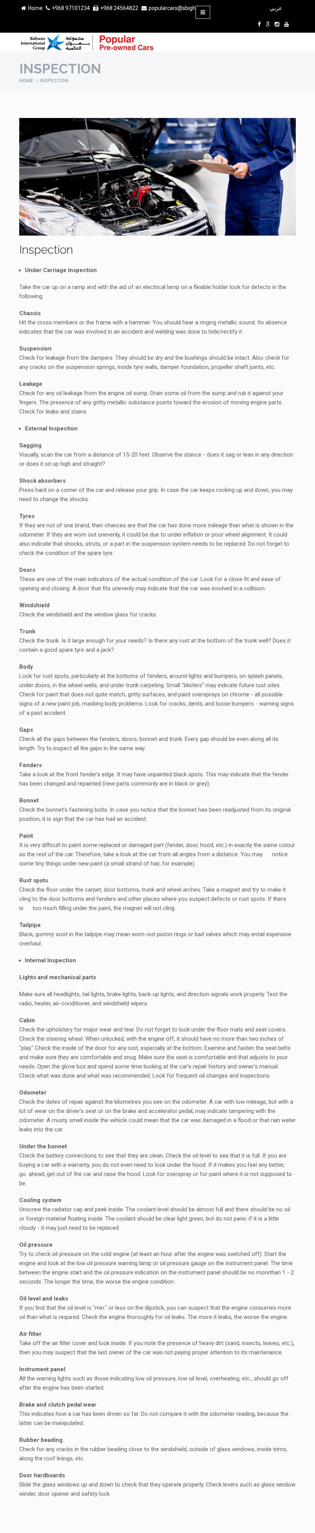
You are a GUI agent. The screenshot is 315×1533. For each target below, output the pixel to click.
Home (35, 8)
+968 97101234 (71, 8)
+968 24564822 (119, 8)
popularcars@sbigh (172, 8)
